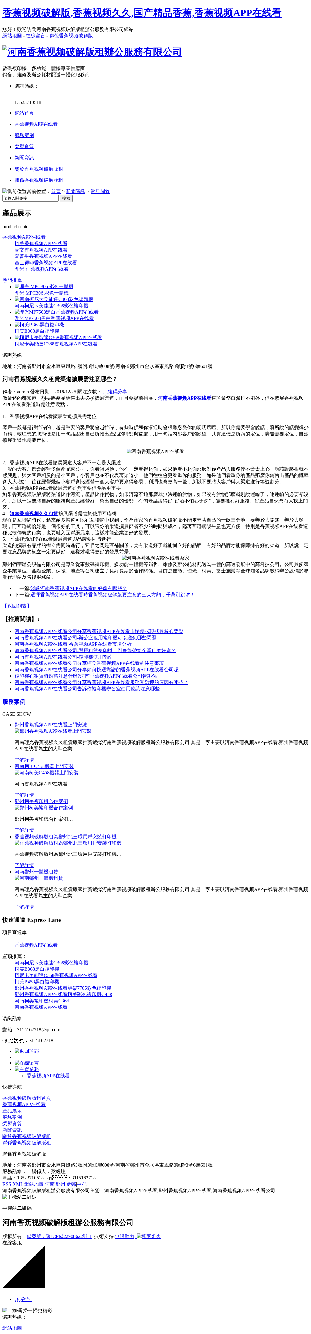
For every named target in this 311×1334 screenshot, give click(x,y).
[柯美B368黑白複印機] (39, 324)
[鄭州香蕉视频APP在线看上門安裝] (53, 731)
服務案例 (24, 135)
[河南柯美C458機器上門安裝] (47, 772)
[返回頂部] (27, 1051)
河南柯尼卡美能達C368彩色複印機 (51, 305)
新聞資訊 (24, 157)
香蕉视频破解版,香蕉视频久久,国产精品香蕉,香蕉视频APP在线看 (142, 12)
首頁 (56, 191)
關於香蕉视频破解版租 (39, 169)
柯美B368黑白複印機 (37, 331)
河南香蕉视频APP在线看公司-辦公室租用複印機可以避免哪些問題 (85, 637)
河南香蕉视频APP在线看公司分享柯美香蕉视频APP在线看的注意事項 (89, 663)
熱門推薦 (12, 280)
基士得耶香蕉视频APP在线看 (46, 262)
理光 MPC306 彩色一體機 (42, 292)
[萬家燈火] (148, 1236)
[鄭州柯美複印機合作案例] (44, 807)
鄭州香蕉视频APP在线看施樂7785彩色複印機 (63, 988)
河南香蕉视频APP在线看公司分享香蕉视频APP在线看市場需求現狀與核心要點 (99, 631)
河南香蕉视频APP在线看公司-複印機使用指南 (64, 656)
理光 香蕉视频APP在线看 (42, 269)
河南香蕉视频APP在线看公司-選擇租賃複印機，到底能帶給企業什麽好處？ (95, 650)
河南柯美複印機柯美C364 (42, 1000)
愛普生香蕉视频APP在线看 (43, 256)
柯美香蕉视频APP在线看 (41, 243)
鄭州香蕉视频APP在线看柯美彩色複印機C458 (63, 994)
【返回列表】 (17, 606)
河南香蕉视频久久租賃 (34, 513)
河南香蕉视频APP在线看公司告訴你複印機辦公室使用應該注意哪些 (87, 688)
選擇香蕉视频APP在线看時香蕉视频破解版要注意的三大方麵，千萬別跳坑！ (112, 594)
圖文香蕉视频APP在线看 (41, 249)
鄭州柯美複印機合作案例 (41, 801)
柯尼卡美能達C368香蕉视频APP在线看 (56, 343)
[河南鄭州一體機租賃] (39, 878)
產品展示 (12, 1110)
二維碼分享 (115, 391)
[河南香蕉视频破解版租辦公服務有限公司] (92, 51)
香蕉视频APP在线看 (36, 124)
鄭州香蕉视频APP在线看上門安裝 (51, 724)
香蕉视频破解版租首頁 (26, 1098)
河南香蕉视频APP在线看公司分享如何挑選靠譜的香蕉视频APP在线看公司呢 (97, 669)
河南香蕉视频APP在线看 (41, 1007)
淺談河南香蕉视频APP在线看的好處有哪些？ (78, 588)
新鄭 (71, 1184)
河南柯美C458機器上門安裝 (44, 766)
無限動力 (124, 1236)
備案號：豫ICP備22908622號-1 (59, 1236)
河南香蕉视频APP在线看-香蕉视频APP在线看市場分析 (73, 644)
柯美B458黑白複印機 (37, 981)
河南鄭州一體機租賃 (36, 871)
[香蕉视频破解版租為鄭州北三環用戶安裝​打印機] (68, 842)
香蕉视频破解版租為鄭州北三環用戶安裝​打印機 (66, 836)
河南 (50, 1184)
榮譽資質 (24, 146)
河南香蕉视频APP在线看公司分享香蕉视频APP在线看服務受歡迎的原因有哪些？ (101, 682)
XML (18, 1184)
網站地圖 (12, 35)
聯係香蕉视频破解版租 (39, 180)
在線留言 (35, 35)
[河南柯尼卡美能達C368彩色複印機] (54, 299)
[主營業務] (27, 1069)
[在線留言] (27, 1063)
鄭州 (60, 1184)
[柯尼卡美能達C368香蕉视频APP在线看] (58, 337)
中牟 (82, 1184)
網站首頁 (24, 112)
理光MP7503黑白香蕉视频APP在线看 (54, 318)
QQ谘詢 (23, 1299)
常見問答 (100, 191)
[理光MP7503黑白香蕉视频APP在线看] (57, 312)
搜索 (66, 198)
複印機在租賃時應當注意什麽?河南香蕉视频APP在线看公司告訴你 (86, 676)
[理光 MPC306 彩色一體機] (44, 286)
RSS (7, 1184)
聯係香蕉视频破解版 (71, 35)
